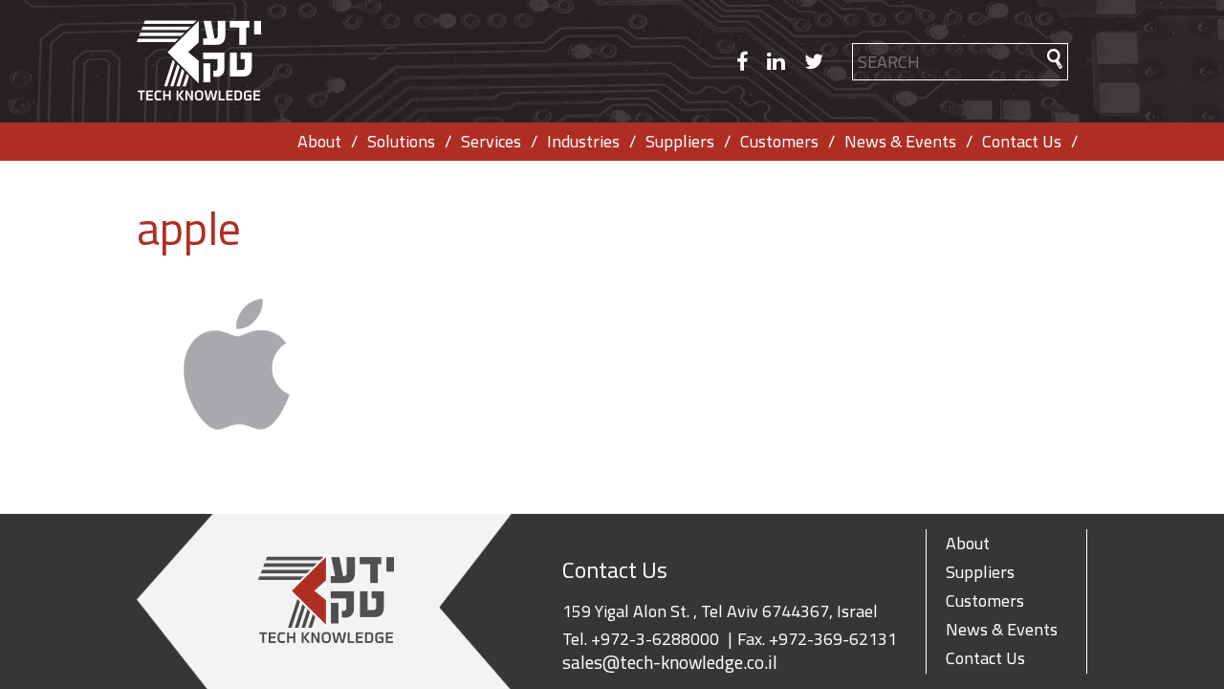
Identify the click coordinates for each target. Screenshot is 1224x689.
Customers (779, 141)
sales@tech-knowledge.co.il (669, 662)
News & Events (900, 141)
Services (491, 141)
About (319, 141)
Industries (583, 141)
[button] (1054, 59)
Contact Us (1021, 141)
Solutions (401, 141)
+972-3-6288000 (655, 639)
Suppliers (679, 141)
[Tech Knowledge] (199, 61)
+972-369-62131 (833, 639)
